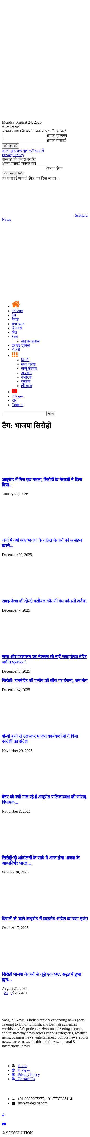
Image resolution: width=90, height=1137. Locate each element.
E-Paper (18, 396)
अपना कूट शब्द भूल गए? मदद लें (23, 151)
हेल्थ (15, 337)
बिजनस (17, 328)
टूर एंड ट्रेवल (21, 345)
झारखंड (26, 373)
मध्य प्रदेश (28, 364)
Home (22, 1066)
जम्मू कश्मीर (29, 369)
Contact (17, 405)
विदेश (15, 319)
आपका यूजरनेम (56, 135)
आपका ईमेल (54, 168)
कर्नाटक (26, 377)
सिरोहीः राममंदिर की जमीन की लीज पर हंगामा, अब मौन (45, 680)
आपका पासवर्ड (56, 140)
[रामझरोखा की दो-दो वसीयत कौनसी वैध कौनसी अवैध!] (38, 592)
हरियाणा (26, 386)
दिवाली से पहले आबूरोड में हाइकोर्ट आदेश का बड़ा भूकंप (45, 918)
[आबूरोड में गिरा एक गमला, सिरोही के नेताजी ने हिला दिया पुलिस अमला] (38, 470)
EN (14, 400)
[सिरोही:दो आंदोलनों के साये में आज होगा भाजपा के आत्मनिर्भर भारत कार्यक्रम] (38, 848)
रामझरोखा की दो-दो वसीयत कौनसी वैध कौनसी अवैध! (44, 600)
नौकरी (16, 350)
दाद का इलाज (30, 341)
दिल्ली (25, 360)
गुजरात (25, 381)
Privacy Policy (13, 155)
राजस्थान (18, 324)
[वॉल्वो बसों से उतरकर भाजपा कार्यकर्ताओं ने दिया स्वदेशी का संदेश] (38, 727)
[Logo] (38, 256)
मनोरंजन (17, 311)
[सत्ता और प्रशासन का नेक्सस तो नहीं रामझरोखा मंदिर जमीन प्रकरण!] (38, 647)
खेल (14, 332)
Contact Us (26, 1079)
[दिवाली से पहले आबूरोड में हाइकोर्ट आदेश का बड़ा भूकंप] (38, 909)
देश (14, 315)
